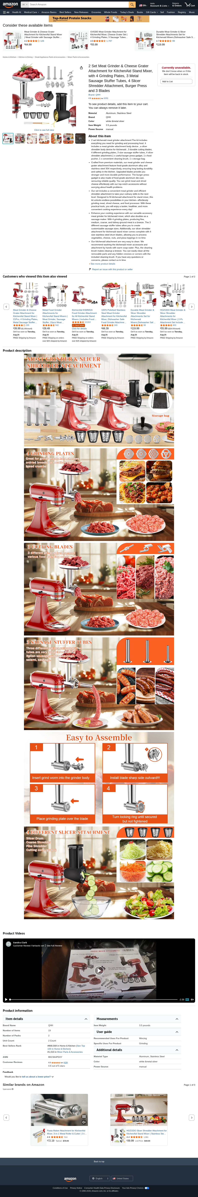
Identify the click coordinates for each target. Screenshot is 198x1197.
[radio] (8, 138)
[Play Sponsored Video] (139, 1110)
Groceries (96, 12)
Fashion (171, 12)
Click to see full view (44, 130)
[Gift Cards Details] (157, 12)
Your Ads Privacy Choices (133, 1188)
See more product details (103, 264)
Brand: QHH (94, 94)
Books (140, 12)
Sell (162, 12)
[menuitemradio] (187, 999)
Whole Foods (110, 12)
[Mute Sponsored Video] (84, 1122)
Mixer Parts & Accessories (78, 57)
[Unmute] (192, 999)
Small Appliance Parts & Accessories (50, 57)
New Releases (81, 12)
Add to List (167, 81)
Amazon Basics (48, 12)
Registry (182, 12)
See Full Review (54, 945)
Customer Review (21, 945)
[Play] (5, 999)
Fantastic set (38, 945)
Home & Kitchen (9, 57)
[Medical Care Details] (38, 12)
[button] (6, 12)
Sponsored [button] (7, 1089)
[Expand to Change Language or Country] (108, 1179)
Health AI (16, 12)
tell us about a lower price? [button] (36, 1076)
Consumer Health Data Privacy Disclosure (102, 1188)
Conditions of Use (60, 1188)
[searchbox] (79, 5)
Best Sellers (65, 12)
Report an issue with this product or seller (112, 269)
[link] (43, 44)
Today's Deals (127, 12)
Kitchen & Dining (26, 57)
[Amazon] (10, 4)
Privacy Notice (76, 1188)
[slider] (93, 999)
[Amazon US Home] (70, 1180)
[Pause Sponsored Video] (84, 1117)
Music (192, 12)
